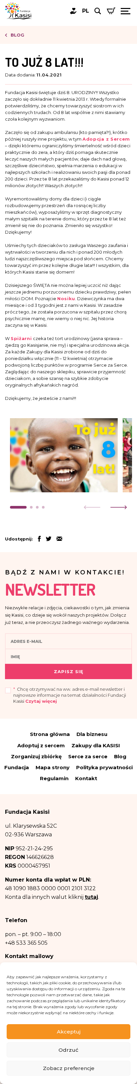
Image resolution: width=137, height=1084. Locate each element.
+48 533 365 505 (26, 943)
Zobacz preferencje (68, 1068)
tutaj (91, 897)
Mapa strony (52, 767)
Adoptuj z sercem (41, 745)
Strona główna (50, 734)
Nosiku (66, 298)
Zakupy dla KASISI (95, 745)
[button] (18, 507)
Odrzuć (68, 1050)
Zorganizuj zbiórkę (36, 756)
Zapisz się (68, 671)
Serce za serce (87, 756)
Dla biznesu (91, 734)
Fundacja (16, 767)
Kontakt (86, 778)
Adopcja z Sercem (106, 139)
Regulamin (54, 778)
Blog (16, 35)
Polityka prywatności (104, 767)
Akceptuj (68, 1031)
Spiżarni (21, 338)
